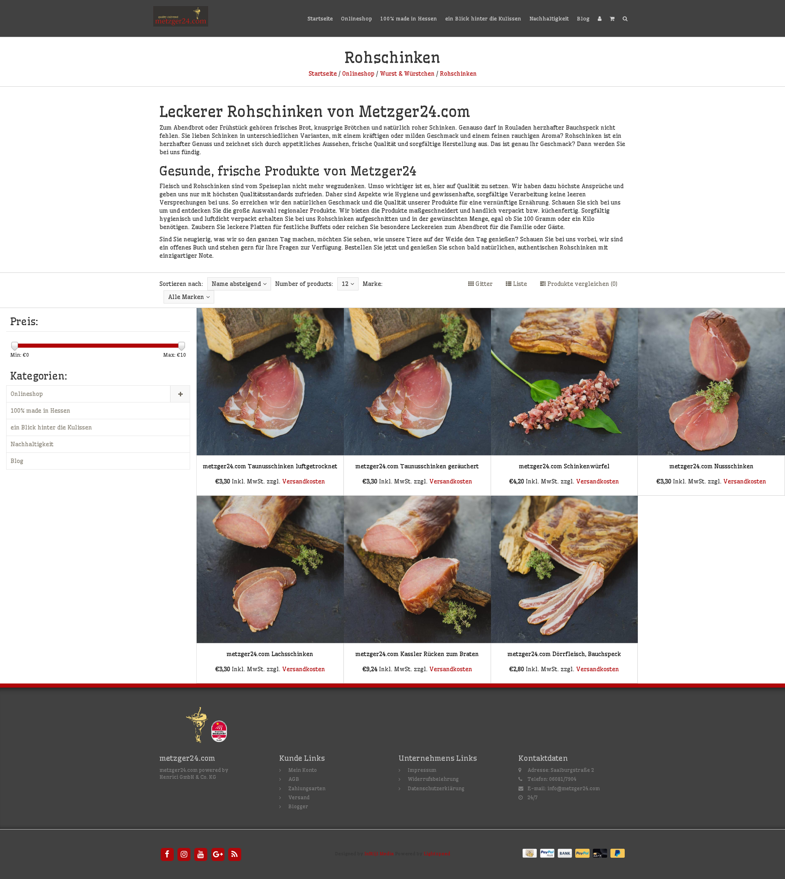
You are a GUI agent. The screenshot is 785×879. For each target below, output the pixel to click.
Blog (583, 18)
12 (345, 284)
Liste (519, 284)
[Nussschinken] (711, 402)
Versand (299, 797)
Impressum (422, 770)
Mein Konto (302, 770)
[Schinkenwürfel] (564, 402)
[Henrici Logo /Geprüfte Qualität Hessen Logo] (213, 726)
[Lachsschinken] (270, 589)
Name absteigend (236, 284)
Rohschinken (458, 73)
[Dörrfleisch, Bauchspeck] (564, 589)
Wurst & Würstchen (407, 73)
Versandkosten (303, 481)
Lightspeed (437, 854)
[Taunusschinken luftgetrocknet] (270, 402)
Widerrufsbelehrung (433, 779)
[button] (612, 18)
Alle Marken (186, 297)
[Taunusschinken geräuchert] (417, 402)
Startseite (320, 18)
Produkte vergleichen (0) (581, 284)
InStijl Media (379, 854)
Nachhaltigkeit (549, 18)
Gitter (483, 284)
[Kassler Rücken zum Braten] (417, 589)
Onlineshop (356, 18)
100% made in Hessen (408, 18)
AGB (293, 779)
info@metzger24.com (573, 788)
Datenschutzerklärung (436, 788)
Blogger (298, 806)
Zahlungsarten (306, 788)
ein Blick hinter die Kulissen (483, 18)
